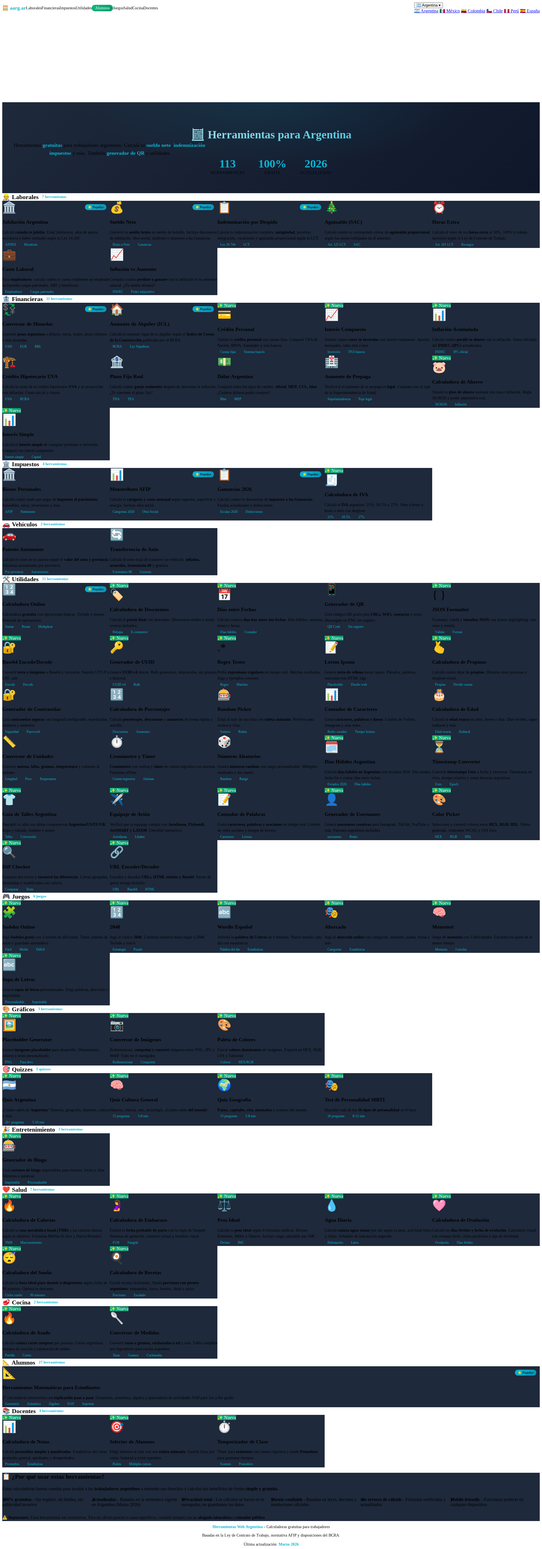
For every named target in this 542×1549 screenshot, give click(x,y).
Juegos (118, 8)
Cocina (137, 8)
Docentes (150, 8)
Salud (127, 8)
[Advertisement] (271, 55)
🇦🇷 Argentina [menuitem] (426, 10)
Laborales (33, 8)
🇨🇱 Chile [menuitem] (494, 10)
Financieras (50, 8)
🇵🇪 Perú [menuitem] (511, 10)
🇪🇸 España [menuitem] (530, 10)
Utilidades (84, 8)
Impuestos (68, 8)
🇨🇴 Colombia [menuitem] (473, 10)
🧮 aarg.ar (14, 8)
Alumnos (102, 8)
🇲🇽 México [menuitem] (450, 10)
